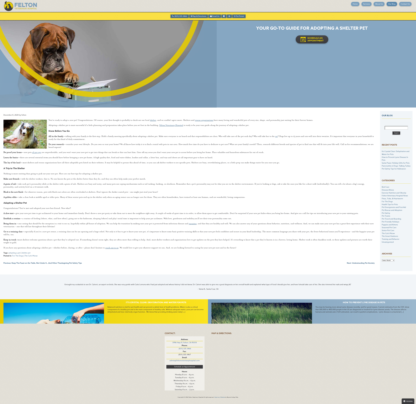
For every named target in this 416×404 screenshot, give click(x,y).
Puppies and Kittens (390, 224)
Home (355, 4)
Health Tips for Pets (390, 204)
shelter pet (26, 253)
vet (276, 136)
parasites (193, 223)
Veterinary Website (219, 397)
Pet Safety (386, 213)
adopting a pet (14, 253)
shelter (153, 120)
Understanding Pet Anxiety (361, 263)
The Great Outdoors (390, 236)
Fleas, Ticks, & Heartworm (392, 198)
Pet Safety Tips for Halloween (394, 169)
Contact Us (405, 4)
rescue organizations (204, 120)
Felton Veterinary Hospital (171, 125)
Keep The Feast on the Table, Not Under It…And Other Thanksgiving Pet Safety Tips (42, 263)
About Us (379, 4)
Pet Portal (239, 16)
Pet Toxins (386, 216)
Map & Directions (199, 16)
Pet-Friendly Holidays (390, 222)
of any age (36, 152)
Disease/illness (388, 190)
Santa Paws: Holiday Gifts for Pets (396, 163)
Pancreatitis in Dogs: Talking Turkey (396, 166)
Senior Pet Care (388, 230)
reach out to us (111, 248)
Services (366, 4)
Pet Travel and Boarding (391, 219)
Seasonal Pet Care (389, 227)
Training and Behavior (390, 239)
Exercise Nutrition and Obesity (394, 193)
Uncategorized (388, 242)
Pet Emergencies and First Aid (394, 207)
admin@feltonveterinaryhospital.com (185, 360)
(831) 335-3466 (180, 16)
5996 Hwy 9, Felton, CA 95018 (184, 342)
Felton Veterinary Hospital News (395, 195)
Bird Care (385, 187)
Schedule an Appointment (184, 366)
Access (409, 401)
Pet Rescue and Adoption (392, 210)
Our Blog (391, 4)
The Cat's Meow (31, 256)
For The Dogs (17, 256)
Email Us (215, 16)
